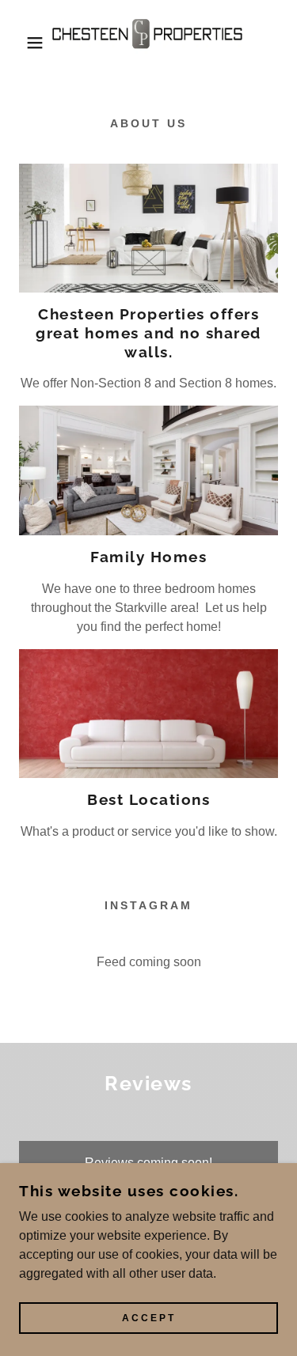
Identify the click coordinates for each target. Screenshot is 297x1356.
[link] (148, 42)
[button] (23, 43)
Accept (149, 1318)
